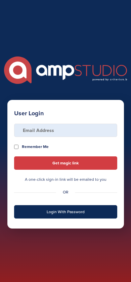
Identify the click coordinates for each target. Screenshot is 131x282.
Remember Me (35, 147)
